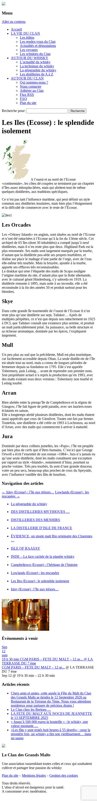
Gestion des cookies (63, 775)
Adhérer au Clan (32, 90)
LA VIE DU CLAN (25, 33)
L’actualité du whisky (35, 62)
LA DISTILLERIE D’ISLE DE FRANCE (41, 528)
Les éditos (27, 37)
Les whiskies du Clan (35, 54)
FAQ (23, 99)
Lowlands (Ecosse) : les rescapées (35, 573)
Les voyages (29, 50)
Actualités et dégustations (38, 46)
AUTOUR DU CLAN (27, 78)
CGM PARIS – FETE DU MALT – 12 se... (33, 667)
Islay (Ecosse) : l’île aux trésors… (28, 492)
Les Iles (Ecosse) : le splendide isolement (40, 581)
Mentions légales (34, 775)
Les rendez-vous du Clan (37, 42)
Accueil (16, 29)
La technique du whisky (37, 66)
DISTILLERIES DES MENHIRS (35, 520)
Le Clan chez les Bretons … (31, 709)
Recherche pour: (13, 111)
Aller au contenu (13, 22)
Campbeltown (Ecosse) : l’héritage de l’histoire (44, 565)
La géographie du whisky (38, 70)
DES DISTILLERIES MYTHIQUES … (40, 512)
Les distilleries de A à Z (36, 74)
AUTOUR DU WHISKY (29, 58)
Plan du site (28, 103)
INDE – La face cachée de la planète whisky (42, 556)
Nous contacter (30, 86)
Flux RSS (27, 95)
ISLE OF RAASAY (25, 548)
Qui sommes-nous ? (34, 82)
